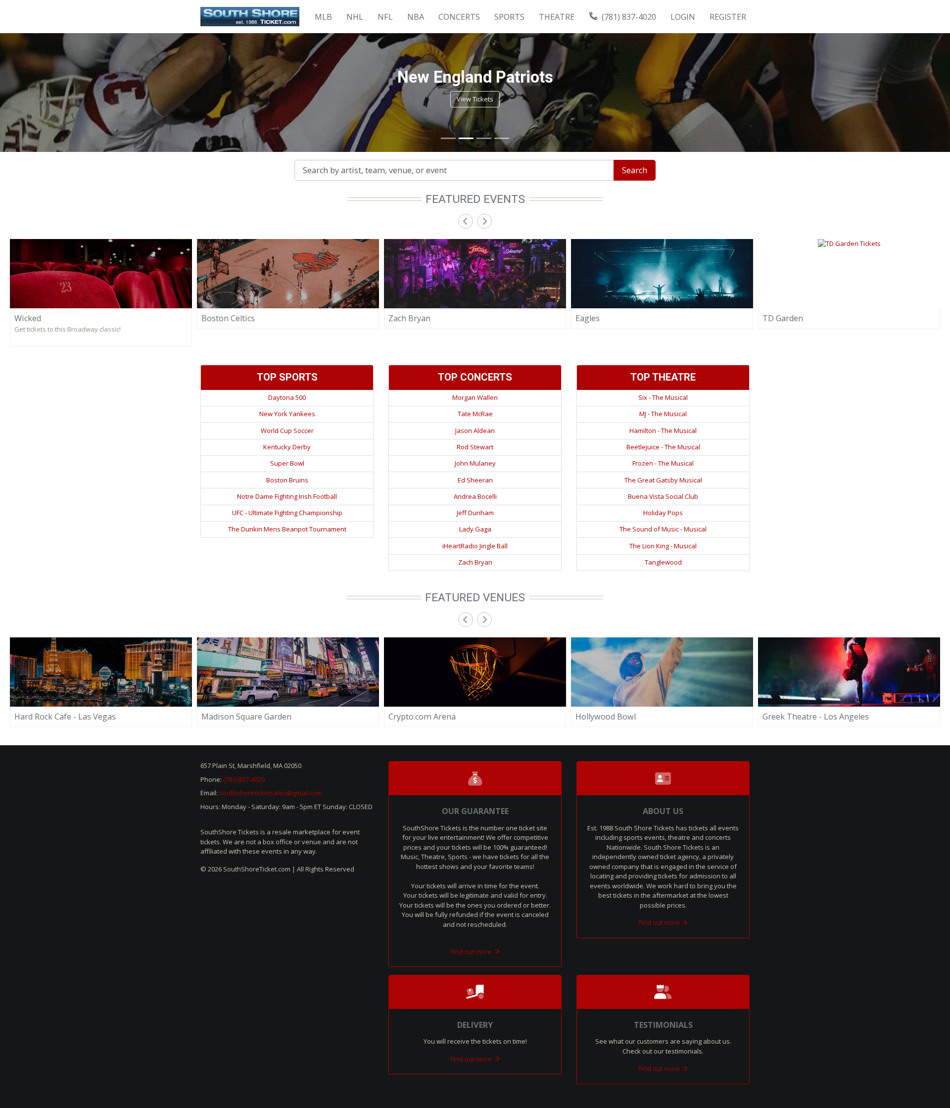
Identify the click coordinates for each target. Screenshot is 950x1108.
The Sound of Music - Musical (663, 529)
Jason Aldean (475, 430)
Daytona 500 (287, 397)
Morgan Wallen (475, 397)
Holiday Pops (663, 512)
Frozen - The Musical (663, 463)
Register (728, 16)
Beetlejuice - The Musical (663, 446)
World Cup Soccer (287, 430)
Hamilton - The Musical (663, 430)
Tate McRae (475, 413)
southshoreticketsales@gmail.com (270, 792)
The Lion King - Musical (663, 545)
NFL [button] (385, 16)
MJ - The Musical (663, 413)
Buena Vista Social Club (663, 496)
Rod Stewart (475, 446)
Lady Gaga (475, 529)
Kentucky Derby (287, 446)
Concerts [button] (459, 16)
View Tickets (475, 99)
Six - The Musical (663, 397)
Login (682, 16)
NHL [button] (354, 16)
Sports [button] (509, 16)
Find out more (472, 951)
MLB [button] (323, 16)
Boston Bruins (287, 480)
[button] (24, 92)
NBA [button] (415, 16)
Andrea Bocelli (475, 496)
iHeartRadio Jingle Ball (475, 545)
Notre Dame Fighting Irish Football (287, 496)
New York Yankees (287, 413)
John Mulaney (475, 463)
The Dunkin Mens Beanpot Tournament (287, 529)
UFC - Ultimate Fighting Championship (287, 512)
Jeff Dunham (475, 512)
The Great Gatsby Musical (663, 480)
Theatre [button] (556, 16)
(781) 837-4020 (628, 16)
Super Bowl (287, 463)
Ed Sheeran (475, 480)
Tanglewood (663, 562)
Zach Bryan (475, 562)
